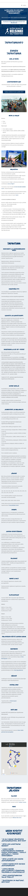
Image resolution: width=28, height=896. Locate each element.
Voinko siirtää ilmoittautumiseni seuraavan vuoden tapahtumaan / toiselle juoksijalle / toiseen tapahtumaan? (13, 852)
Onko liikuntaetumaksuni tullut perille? (11, 876)
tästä (17, 195)
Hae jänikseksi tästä (13, 505)
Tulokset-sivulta (22, 802)
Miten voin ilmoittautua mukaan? (11, 845)
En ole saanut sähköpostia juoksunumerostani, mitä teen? (13, 840)
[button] (14, 840)
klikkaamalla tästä (17, 817)
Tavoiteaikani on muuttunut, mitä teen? (12, 881)
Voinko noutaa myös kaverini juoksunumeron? (13, 864)
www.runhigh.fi (11, 183)
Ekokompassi (13, 701)
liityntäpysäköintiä (18, 670)
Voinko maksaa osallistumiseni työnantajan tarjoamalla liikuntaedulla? (13, 870)
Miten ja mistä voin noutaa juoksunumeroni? (12, 859)
